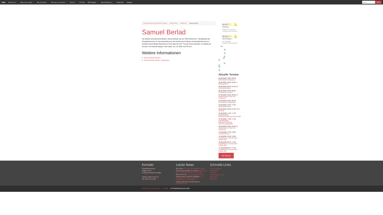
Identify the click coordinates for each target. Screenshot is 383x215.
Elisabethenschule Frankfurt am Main (155, 23)
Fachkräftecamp (181, 183)
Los (378, 2)
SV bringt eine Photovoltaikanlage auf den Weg (191, 171)
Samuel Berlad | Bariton (152, 58)
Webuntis (213, 179)
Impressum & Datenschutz (151, 188)
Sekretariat (214, 170)
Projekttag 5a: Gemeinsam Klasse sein (228, 139)
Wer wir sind (11, 2)
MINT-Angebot (92, 2)
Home (3, 2)
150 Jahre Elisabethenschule (194, 168)
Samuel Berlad (193, 23)
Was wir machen (41, 2)
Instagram (129, 2)
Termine (213, 173)
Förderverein (120, 2)
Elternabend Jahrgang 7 (227, 80)
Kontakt (165, 188)
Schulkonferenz (224, 133)
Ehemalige (183, 23)
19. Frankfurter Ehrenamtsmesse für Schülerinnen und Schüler (189, 178)
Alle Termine (226, 155)
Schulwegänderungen (195, 174)
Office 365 (213, 177)
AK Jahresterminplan (228, 87)
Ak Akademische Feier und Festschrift (228, 96)
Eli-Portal (82, 2)
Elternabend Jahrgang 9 (227, 102)
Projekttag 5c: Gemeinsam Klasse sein (228, 144)
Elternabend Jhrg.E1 (226, 92)
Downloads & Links (217, 175)
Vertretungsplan (215, 168)
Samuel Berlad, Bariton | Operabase (156, 60)
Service (72, 2)
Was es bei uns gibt (26, 2)
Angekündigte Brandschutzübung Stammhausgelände (226, 122)
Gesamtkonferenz (225, 106)
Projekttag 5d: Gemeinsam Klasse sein (228, 150)
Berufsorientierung (106, 2)
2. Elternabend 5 (228, 83)
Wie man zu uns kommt (58, 2)
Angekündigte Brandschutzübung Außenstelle (230, 115)
